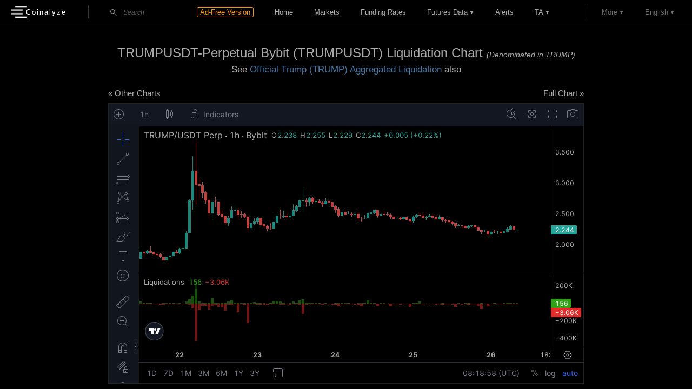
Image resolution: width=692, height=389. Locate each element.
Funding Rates (383, 12)
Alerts (504, 12)
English (656, 12)
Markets (327, 12)
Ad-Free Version (225, 12)
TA (539, 12)
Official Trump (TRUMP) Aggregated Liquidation (346, 69)
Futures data (447, 12)
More (609, 12)
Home (284, 12)
